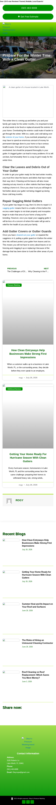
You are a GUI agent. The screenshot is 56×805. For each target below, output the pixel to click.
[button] (51, 29)
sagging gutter (9, 208)
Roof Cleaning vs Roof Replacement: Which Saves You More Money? (35, 675)
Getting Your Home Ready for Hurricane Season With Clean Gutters (28, 458)
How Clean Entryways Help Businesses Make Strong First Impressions (28, 354)
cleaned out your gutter (26, 235)
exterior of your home (15, 137)
